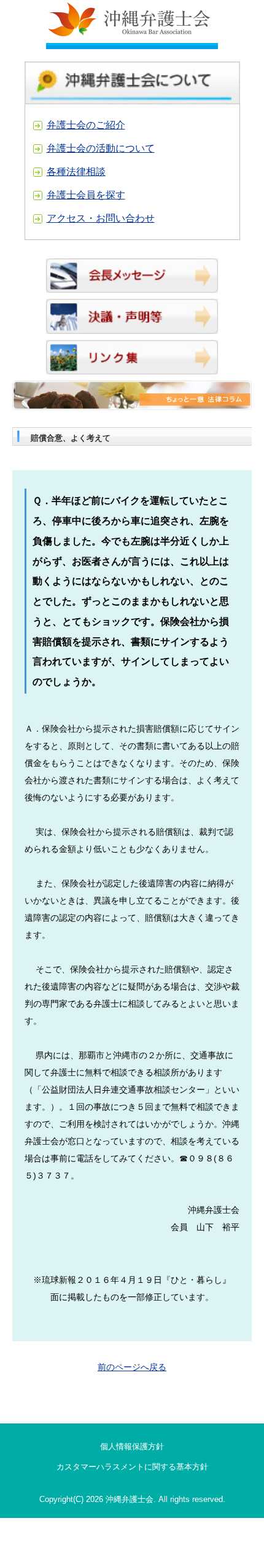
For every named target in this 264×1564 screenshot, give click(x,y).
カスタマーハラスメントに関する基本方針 (132, 1466)
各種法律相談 (76, 171)
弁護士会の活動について (101, 148)
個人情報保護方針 (132, 1446)
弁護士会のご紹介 (86, 125)
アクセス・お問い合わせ (101, 218)
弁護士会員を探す (86, 195)
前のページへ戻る (132, 1367)
